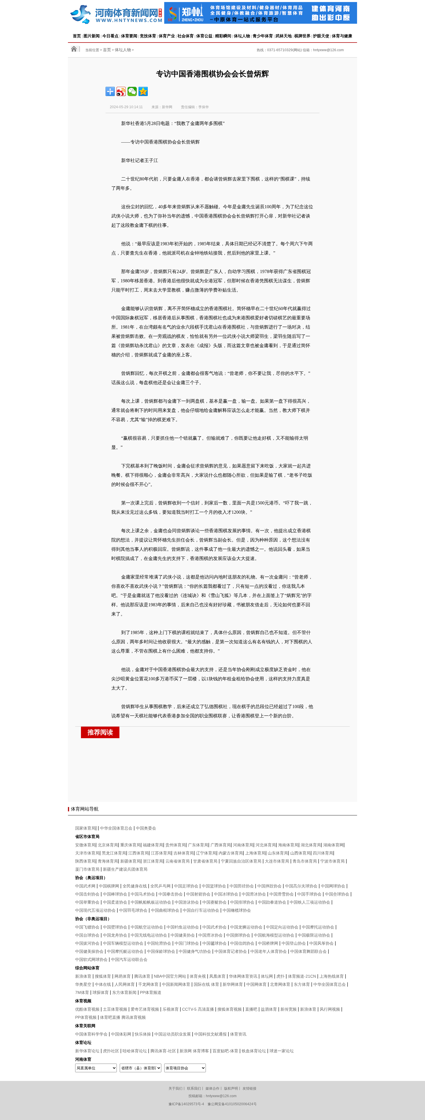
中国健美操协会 (89, 951)
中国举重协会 (87, 902)
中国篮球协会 (214, 886)
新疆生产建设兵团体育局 (125, 869)
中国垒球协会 (337, 894)
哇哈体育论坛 (135, 1051)
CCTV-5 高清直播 (198, 1009)
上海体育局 (255, 853)
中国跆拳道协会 (272, 902)
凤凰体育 (217, 976)
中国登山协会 (294, 943)
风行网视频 (330, 1009)
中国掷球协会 (238, 935)
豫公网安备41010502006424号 (232, 1104)
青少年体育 (263, 36)
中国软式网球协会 (91, 959)
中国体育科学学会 (91, 1034)
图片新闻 (92, 36)
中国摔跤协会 (269, 886)
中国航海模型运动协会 (274, 935)
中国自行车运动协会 (201, 910)
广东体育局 (198, 845)
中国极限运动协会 (314, 935)
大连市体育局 (277, 861)
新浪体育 (83, 976)
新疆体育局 (130, 861)
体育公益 (204, 36)
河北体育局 (266, 845)
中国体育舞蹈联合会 (308, 951)
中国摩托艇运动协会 (125, 951)
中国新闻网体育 (176, 984)
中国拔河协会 (87, 943)
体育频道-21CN (302, 976)
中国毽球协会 (214, 943)
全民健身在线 (135, 886)
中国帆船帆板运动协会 (151, 902)
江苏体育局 (161, 853)
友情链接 (249, 1088)
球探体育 (101, 992)
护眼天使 (321, 36)
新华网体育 (233, 984)
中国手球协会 (309, 894)
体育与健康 (342, 36)
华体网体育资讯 (243, 976)
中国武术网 (85, 886)
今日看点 (110, 36)
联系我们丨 (195, 1088)
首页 (77, 36)
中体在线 (103, 984)
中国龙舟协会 (115, 935)
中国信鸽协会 (242, 943)
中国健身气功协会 (195, 951)
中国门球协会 (187, 943)
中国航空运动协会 (147, 927)
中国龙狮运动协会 (246, 927)
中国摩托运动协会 (318, 927)
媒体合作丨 (214, 1088)
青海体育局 (108, 861)
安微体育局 (85, 845)
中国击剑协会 (87, 894)
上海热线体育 (331, 976)
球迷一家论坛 (281, 1051)
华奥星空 (83, 984)
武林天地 (284, 36)
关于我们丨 (177, 1088)
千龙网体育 (148, 984)
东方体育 (302, 984)
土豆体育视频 (115, 1009)
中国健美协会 (183, 935)
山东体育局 (278, 853)
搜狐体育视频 (229, 1009)
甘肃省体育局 (205, 861)
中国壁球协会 (115, 927)
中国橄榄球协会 (237, 910)
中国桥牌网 (268, 943)
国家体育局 (85, 828)
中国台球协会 (87, 935)
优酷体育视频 (87, 1009)
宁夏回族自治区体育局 (241, 861)
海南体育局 (288, 845)
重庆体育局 (130, 845)
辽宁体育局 (206, 853)
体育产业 (167, 36)
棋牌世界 (302, 36)
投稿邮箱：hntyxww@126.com (212, 1096)
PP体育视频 (86, 1017)
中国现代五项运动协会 (95, 910)
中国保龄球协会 (161, 951)
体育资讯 (238, 1034)
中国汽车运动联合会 (129, 959)
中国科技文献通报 (210, 1034)
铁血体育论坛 (254, 1051)
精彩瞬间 (223, 36)
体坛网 (267, 976)
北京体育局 (108, 845)
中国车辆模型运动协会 (123, 943)
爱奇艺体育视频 (145, 1009)
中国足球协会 (186, 886)
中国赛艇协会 (214, 902)
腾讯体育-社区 (163, 1051)
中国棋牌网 (109, 886)
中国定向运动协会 (282, 927)
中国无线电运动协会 (149, 935)
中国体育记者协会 (231, 951)
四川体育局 (323, 853)
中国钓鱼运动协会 (183, 927)
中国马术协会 (143, 894)
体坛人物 (242, 36)
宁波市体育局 (332, 861)
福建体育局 (153, 845)
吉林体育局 (183, 853)
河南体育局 (243, 845)
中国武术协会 (214, 927)
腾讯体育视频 (133, 1017)
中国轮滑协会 (159, 943)
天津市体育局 (87, 853)
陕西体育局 (85, 861)
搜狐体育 (103, 976)
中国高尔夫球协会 (301, 886)
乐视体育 (170, 1009)
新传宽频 (288, 1009)
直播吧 (251, 1009)
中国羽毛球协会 (133, 910)
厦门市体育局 (87, 869)
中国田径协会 (242, 886)
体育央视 (198, 976)
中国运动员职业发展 (172, 1034)
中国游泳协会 (187, 902)
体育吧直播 (110, 1017)
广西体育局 (220, 845)
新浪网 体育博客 (194, 1051)
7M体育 (82, 992)
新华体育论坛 (87, 1051)
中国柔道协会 (115, 902)
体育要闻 (129, 36)
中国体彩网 (121, 1034)
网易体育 (122, 976)
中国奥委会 (146, 828)
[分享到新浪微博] (121, 91)
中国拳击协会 (170, 894)
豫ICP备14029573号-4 (186, 1104)
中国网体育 (256, 984)
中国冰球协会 (226, 894)
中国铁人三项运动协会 (310, 902)
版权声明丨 (232, 1088)
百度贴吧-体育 (225, 1051)
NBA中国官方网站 (170, 976)
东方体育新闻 (124, 992)
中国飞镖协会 (87, 927)
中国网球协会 (333, 886)
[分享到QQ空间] (143, 91)
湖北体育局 (311, 845)
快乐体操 (143, 1034)
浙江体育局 (153, 861)
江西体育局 (138, 853)
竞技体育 (148, 36)
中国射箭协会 (198, 894)
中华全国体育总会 (116, 828)
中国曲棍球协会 (165, 910)
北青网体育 (280, 984)
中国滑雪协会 (281, 894)
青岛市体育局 (305, 861)
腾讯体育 (142, 976)
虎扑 (280, 976)
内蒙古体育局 (231, 853)
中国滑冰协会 (254, 894)
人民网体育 (124, 984)
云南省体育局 (177, 861)
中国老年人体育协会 (268, 951)
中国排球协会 (242, 902)
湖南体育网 (333, 845)
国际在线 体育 (206, 984)
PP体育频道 (150, 992)
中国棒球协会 (115, 894)
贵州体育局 (175, 845)
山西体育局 (300, 853)
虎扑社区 (111, 1051)
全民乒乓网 (160, 886)
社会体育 (186, 36)
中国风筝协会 (321, 943)
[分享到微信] (132, 91)
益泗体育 (269, 1009)
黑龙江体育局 (114, 853)
